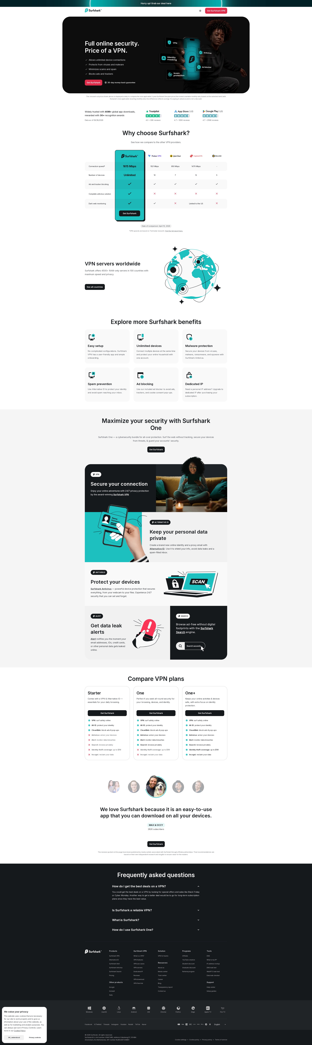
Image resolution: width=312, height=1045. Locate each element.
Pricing (111, 975)
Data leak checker (213, 975)
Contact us (162, 991)
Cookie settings (180, 1040)
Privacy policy (207, 1040)
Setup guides (211, 991)
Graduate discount (188, 968)
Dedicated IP (138, 971)
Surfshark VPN (121, 494)
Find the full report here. (174, 231)
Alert (93, 639)
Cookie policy (194, 1040)
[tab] (134, 787)
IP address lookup (213, 964)
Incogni (111, 987)
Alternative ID (157, 548)
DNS (208, 956)
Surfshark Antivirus (101, 589)
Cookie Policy (19, 1031)
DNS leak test (211, 968)
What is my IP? (212, 960)
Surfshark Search (115, 971)
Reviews (137, 975)
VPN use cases (139, 964)
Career (160, 979)
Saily (111, 995)
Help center (211, 987)
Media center (162, 971)
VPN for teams (163, 956)
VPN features (138, 960)
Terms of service (221, 1040)
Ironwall (112, 991)
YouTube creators (188, 960)
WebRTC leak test (213, 971)
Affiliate (185, 956)
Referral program (188, 971)
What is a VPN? (139, 956)
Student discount (188, 964)
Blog (159, 983)
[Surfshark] (93, 10)
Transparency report (165, 987)
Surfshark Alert (114, 964)
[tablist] (156, 787)
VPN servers (138, 968)
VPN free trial (138, 983)
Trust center (162, 975)
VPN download (139, 979)
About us (161, 968)
